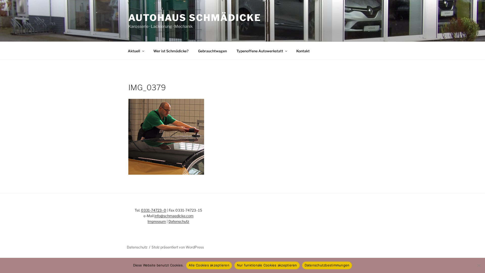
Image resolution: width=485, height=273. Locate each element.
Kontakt (303, 51)
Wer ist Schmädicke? (170, 51)
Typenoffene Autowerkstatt (259, 51)
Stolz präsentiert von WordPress (178, 247)
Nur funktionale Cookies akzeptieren (267, 265)
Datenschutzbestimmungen (327, 265)
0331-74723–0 (153, 210)
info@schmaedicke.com (173, 216)
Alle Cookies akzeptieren (209, 265)
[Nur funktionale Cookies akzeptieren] (478, 265)
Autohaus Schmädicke (194, 17)
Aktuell (134, 51)
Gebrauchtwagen (212, 51)
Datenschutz (178, 221)
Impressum (157, 221)
